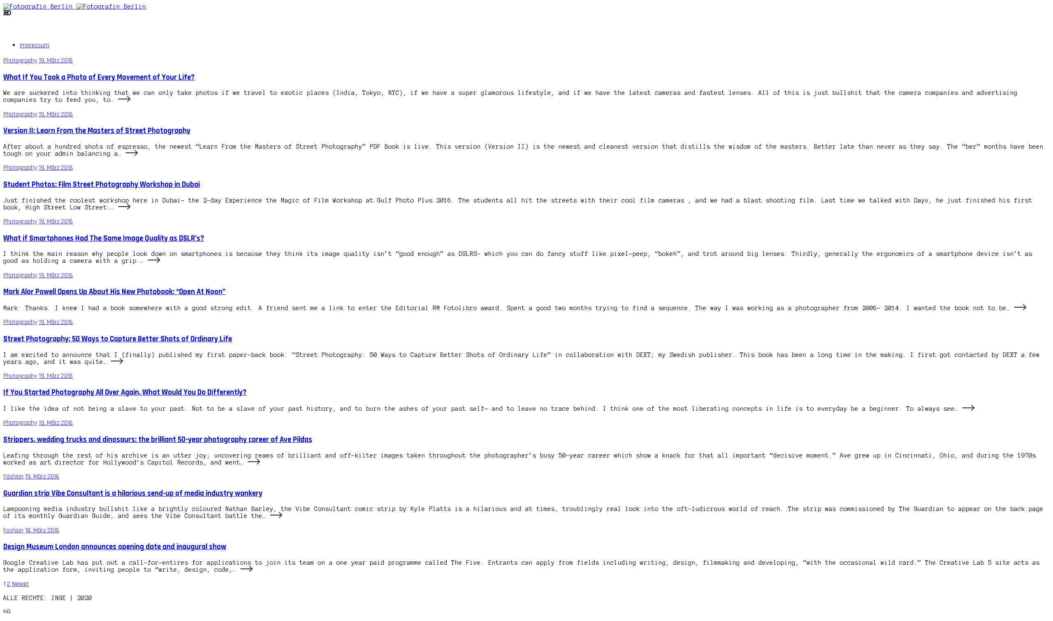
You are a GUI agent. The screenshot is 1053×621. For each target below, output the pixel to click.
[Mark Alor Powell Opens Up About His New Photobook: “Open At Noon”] (1020, 308)
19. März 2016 (56, 60)
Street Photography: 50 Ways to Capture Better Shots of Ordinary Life (117, 339)
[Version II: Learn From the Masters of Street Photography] (131, 153)
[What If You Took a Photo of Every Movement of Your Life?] (124, 100)
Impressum (34, 45)
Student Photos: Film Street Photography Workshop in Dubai (101, 184)
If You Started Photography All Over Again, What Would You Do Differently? (124, 392)
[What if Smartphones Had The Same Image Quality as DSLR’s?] (154, 261)
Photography (20, 60)
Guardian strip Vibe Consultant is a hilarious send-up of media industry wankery (132, 493)
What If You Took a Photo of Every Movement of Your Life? (99, 77)
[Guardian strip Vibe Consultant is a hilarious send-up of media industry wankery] (276, 516)
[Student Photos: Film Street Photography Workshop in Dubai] (124, 207)
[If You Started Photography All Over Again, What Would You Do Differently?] (968, 408)
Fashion (13, 476)
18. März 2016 (42, 530)
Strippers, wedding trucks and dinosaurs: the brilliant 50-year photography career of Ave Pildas (157, 439)
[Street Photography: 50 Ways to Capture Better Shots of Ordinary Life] (117, 362)
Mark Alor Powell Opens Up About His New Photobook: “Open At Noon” (114, 292)
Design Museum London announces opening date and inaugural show (114, 547)
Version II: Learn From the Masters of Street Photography (96, 131)
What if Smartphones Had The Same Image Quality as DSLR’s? (103, 238)
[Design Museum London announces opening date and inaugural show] (246, 569)
